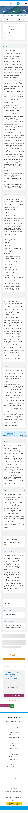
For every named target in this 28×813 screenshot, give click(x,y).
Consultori (14, 761)
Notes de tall (14, 764)
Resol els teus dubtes (14, 757)
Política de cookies (14, 729)
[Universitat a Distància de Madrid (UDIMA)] (4, 16)
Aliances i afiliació (14, 732)
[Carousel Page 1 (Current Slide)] (9, 700)
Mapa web (14, 740)
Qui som (14, 724)
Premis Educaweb (14, 746)
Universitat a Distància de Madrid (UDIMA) (17, 15)
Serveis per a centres (14, 743)
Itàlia (14, 782)
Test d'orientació (14, 754)
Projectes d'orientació (14, 759)
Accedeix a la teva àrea (14, 751)
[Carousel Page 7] (18, 700)
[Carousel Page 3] (12, 700)
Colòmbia (14, 780)
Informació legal (14, 727)
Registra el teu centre (14, 748)
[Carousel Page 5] (15, 700)
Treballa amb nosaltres (14, 735)
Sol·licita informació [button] (14, 696)
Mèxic (14, 784)
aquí (16, 800)
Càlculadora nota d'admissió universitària (14, 767)
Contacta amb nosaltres (14, 737)
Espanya (14, 776)
